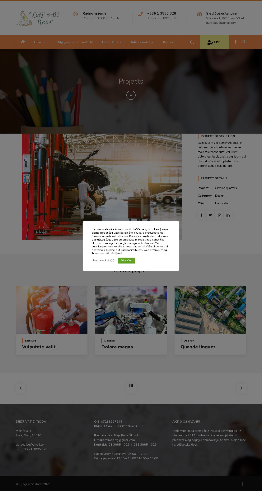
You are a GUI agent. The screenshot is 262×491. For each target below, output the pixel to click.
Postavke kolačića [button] (104, 260)
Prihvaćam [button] (126, 260)
